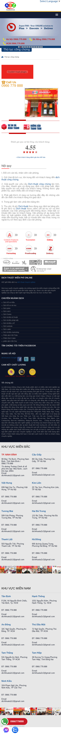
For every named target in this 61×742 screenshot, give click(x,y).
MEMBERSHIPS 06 (15, 269)
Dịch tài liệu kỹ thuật (10, 317)
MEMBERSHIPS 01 (6, 262)
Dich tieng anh (10, 6)
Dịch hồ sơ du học (9, 305)
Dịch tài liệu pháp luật (10, 320)
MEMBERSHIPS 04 (35, 262)
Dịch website (7, 326)
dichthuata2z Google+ (9, 358)
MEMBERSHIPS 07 (41, 269)
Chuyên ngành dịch (12, 298)
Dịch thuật (23, 206)
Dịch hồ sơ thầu (9, 302)
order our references (35, 127)
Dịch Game (7, 314)
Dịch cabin (7, 329)
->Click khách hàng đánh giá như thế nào (30, 157)
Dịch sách (7, 311)
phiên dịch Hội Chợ (10, 341)
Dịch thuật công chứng (39, 184)
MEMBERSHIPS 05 (50, 262)
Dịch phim (6, 308)
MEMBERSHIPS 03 (25, 262)
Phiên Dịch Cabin (9, 338)
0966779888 (17, 721)
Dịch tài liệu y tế (9, 323)
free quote (12, 127)
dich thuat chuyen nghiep (26, 282)
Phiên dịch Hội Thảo (10, 335)
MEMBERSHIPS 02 (16, 262)
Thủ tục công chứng (11, 57)
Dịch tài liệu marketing (11, 332)
